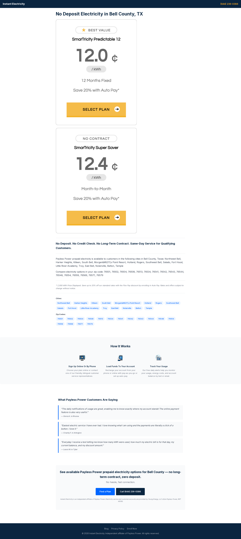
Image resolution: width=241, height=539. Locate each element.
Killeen (94, 303)
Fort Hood (72, 308)
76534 (110, 319)
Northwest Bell (63, 303)
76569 (70, 324)
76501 (60, 319)
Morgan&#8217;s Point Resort (127, 303)
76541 (120, 319)
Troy (105, 308)
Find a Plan (105, 491)
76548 (161, 319)
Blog (106, 528)
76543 (140, 319)
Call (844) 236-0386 (130, 491)
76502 (70, 319)
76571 (80, 324)
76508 (90, 319)
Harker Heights (80, 303)
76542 (130, 319)
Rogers (159, 303)
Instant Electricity (14, 3)
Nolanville (127, 308)
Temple (149, 308)
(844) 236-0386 (229, 4)
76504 (80, 319)
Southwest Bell (172, 303)
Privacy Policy (117, 528)
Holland (148, 303)
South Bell (106, 303)
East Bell (114, 308)
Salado (60, 308)
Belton (138, 308)
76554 (171, 319)
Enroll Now (132, 528)
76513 (100, 319)
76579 (90, 324)
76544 (151, 319)
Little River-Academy (89, 308)
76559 (60, 324)
